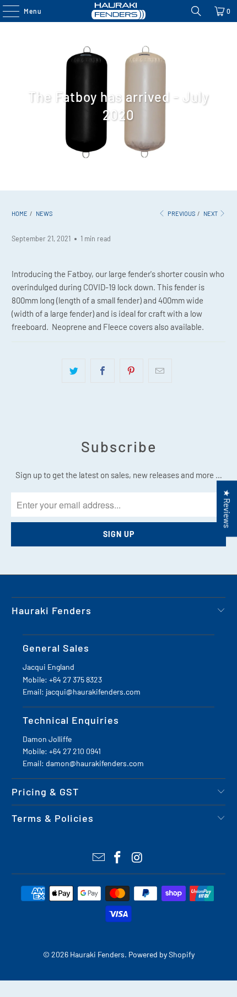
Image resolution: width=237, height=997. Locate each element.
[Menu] (5, 11)
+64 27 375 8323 (75, 679)
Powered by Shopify (161, 954)
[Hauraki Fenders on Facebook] (118, 858)
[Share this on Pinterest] (131, 371)
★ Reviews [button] (227, 509)
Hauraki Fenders (97, 954)
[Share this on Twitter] (73, 371)
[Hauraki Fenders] (119, 11)
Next (211, 213)
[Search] (196, 11)
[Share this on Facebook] (102, 371)
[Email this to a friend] (160, 371)
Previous (180, 213)
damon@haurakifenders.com (95, 763)
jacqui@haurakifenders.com (93, 691)
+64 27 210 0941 (75, 751)
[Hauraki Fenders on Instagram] (137, 858)
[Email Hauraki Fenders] (98, 858)
